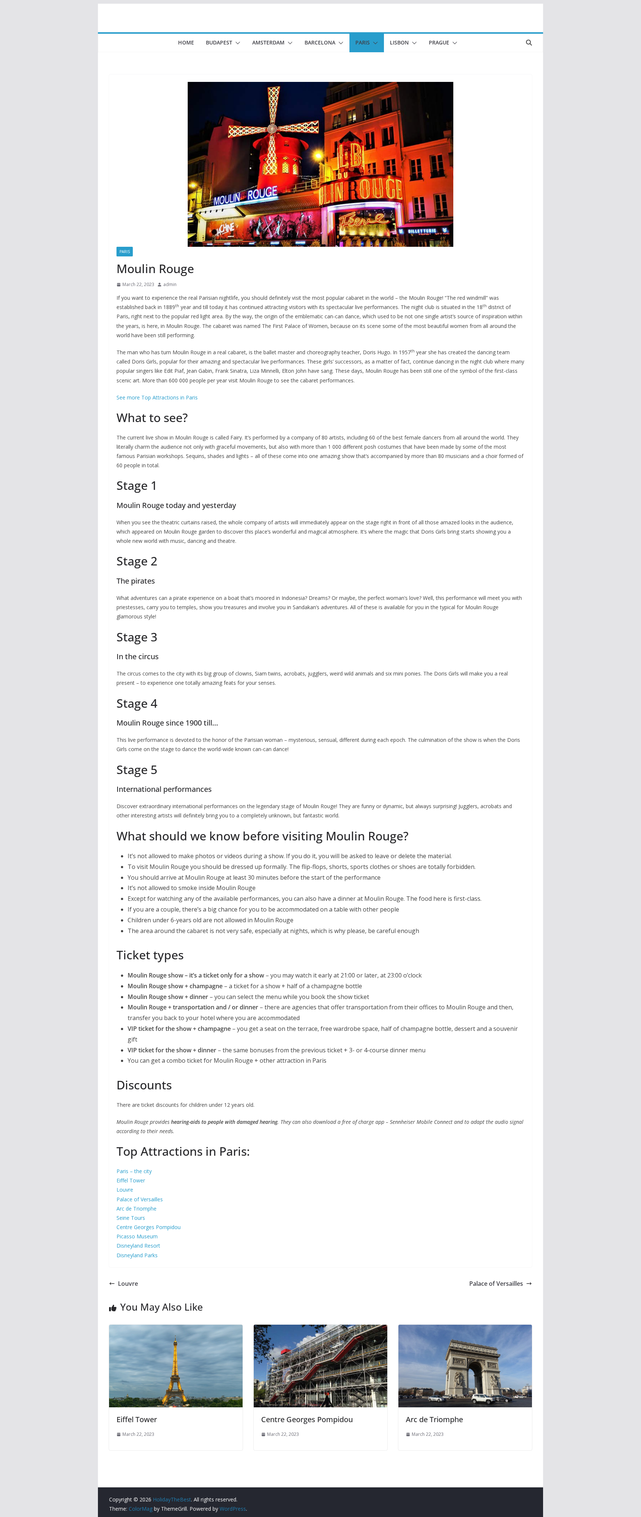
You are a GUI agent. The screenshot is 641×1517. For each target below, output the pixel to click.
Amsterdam (268, 42)
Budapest (219, 42)
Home (186, 42)
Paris (362, 42)
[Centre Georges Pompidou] (320, 1330)
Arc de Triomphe (136, 1208)
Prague (439, 42)
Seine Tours (130, 1217)
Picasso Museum (137, 1236)
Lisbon (399, 42)
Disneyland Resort (138, 1245)
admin (170, 284)
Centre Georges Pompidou (148, 1227)
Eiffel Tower (130, 1180)
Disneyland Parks (137, 1255)
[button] (236, 43)
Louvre (124, 1189)
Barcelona (320, 42)
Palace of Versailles (139, 1199)
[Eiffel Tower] (176, 1330)
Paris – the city (134, 1171)
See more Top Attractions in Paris (157, 397)
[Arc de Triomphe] (465, 1330)
